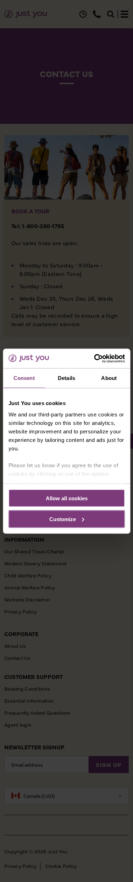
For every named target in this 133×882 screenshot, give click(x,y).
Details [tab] (66, 378)
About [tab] (109, 378)
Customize (62, 519)
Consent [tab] (24, 378)
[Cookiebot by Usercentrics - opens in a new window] (95, 358)
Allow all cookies (67, 498)
